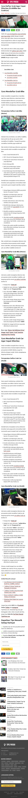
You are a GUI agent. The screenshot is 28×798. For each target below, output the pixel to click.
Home (2, 13)
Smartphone (21, 761)
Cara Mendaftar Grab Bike (11, 73)
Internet (23, 768)
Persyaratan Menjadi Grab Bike (14, 75)
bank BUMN (16, 207)
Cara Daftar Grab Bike (12, 77)
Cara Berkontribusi (18, 793)
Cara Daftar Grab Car (12, 85)
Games (19, 766)
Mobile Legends (14, 761)
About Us (13, 792)
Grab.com (13, 284)
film (2, 763)
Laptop (3, 768)
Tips (22, 763)
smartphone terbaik (19, 217)
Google (18, 770)
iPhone (15, 766)
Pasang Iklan (9, 793)
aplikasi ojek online (17, 50)
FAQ (17, 792)
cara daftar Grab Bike (20, 279)
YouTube (24, 766)
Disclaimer (22, 792)
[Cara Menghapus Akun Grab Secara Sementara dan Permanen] (4, 663)
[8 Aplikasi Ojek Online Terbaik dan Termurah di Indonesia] (4, 671)
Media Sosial (17, 763)
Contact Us (6, 792)
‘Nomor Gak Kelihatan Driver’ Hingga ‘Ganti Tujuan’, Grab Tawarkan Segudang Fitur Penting (13, 332)
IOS (10, 770)
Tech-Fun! (7, 13)
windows (8, 768)
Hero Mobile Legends (15, 768)
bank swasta (7, 451)
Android (8, 761)
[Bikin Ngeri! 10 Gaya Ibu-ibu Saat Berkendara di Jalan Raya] (4, 679)
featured (3, 761)
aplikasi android (5, 770)
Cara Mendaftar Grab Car (11, 80)
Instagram (11, 763)
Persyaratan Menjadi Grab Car (14, 82)
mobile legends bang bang (7, 766)
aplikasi (6, 763)
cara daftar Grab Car (19, 515)
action (14, 770)
